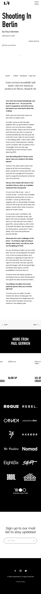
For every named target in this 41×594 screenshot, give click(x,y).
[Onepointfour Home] (7, 3)
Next (35, 325)
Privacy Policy (20, 582)
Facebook (23, 76)
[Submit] (34, 540)
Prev (6, 325)
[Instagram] (20, 571)
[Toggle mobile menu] (36, 3)
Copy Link (32, 76)
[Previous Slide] (2, 371)
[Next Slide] (39, 371)
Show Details (34, 41)
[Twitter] (25, 571)
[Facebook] (15, 571)
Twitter (15, 76)
